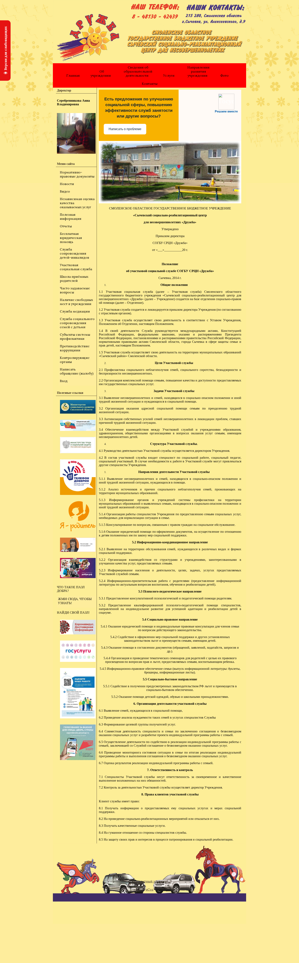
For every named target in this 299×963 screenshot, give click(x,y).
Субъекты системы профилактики (75, 336)
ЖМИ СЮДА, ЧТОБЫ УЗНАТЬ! (75, 601)
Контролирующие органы (74, 360)
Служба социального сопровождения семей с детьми (77, 323)
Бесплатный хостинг (149, 881)
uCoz (150, 889)
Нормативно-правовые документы (77, 174)
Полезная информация (70, 216)
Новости (67, 184)
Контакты (149, 84)
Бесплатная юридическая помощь (71, 238)
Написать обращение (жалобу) (76, 371)
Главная (73, 75)
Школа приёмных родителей (74, 279)
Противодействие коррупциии (74, 348)
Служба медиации (75, 311)
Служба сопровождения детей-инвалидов (74, 253)
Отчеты (66, 226)
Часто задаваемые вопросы (75, 290)
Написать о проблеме (125, 129)
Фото (224, 75)
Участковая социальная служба (76, 267)
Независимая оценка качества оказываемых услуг (77, 203)
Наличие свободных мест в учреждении (76, 302)
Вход (64, 381)
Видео (65, 191)
